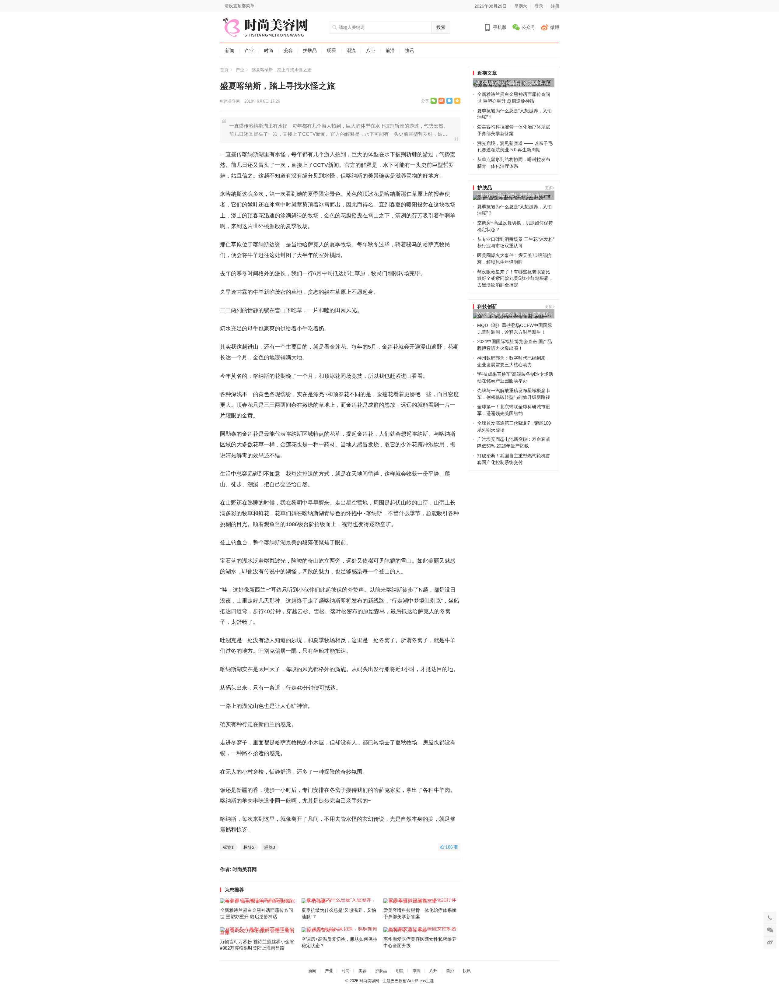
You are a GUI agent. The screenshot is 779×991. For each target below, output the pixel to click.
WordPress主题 (420, 981)
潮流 (351, 50)
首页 (224, 69)
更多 (549, 188)
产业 (249, 50)
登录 (539, 6)
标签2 (248, 847)
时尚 (268, 50)
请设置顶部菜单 (239, 5)
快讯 (409, 50)
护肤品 (310, 50)
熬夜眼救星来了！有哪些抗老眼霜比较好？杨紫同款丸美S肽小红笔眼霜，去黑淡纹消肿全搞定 (515, 278)
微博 (554, 27)
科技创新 (487, 306)
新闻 (229, 50)
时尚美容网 (230, 101)
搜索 (440, 27)
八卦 (370, 50)
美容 (288, 50)
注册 (555, 6)
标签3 (269, 847)
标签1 (228, 847)
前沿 (390, 50)
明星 (331, 50)
